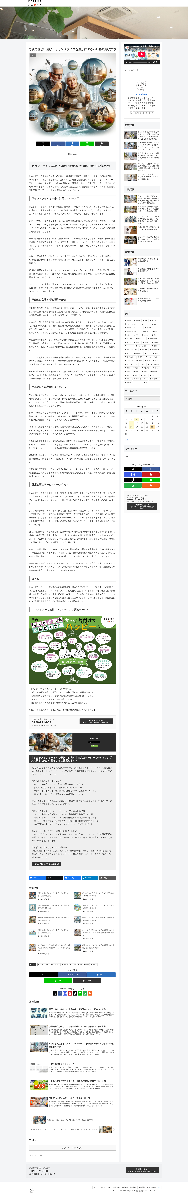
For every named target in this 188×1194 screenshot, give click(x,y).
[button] (102, 144)
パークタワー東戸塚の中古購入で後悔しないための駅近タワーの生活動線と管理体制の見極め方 (98, 932)
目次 (70, 154)
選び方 (95, 964)
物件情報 (133, 1187)
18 (131, 427)
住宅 (81, 964)
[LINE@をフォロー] (80, 993)
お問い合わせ (151, 1187)
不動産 (66, 964)
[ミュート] (154, 62)
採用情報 (142, 1187)
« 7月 (126, 440)
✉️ (159, 1187)
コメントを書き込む (72, 1147)
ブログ (34, 964)
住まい (74, 964)
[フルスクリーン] (157, 62)
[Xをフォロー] (55, 993)
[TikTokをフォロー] (75, 993)
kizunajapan (142, 94)
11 (131, 423)
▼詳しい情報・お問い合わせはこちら (46, 864)
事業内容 (116, 1187)
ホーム (96, 1187)
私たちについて (106, 1187)
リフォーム (56, 964)
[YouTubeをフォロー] (70, 993)
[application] (142, 54)
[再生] (126, 62)
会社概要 (125, 1187)
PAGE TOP (182, 1156)
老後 (87, 964)
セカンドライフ (44, 964)
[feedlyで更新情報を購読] (85, 993)
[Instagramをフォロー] (65, 993)
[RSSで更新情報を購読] (90, 993)
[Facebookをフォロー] (60, 993)
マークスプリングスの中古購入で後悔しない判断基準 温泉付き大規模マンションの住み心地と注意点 (54, 947)
